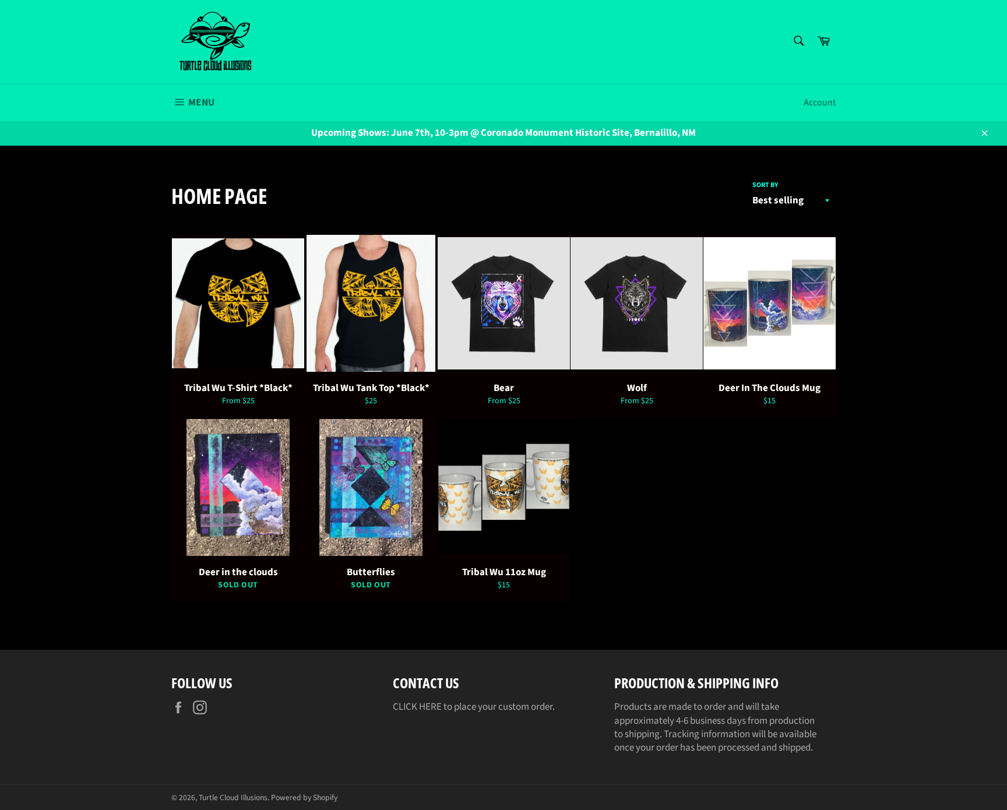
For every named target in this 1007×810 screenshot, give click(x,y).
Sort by (765, 185)
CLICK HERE (417, 707)
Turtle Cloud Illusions (233, 797)
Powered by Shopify (304, 797)
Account (820, 102)
